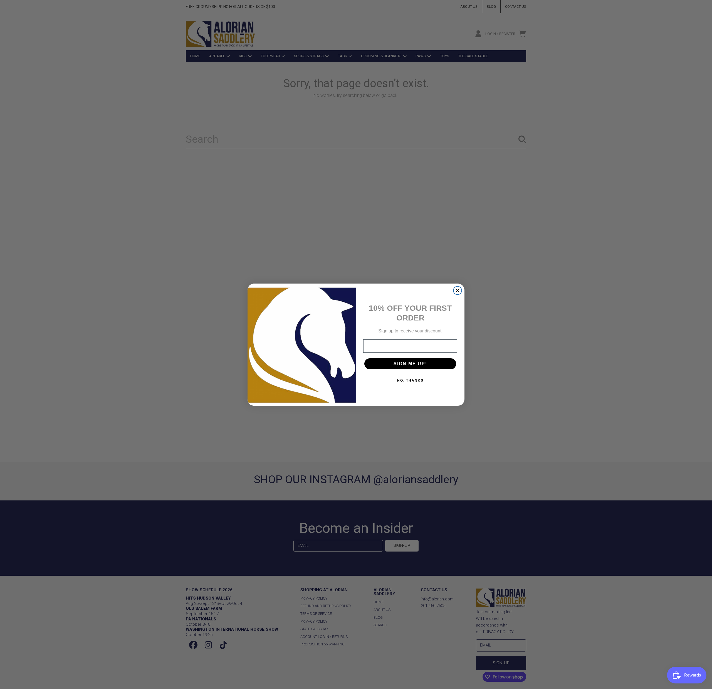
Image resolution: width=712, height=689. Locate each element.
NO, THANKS (410, 380)
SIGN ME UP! (410, 363)
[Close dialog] (457, 290)
